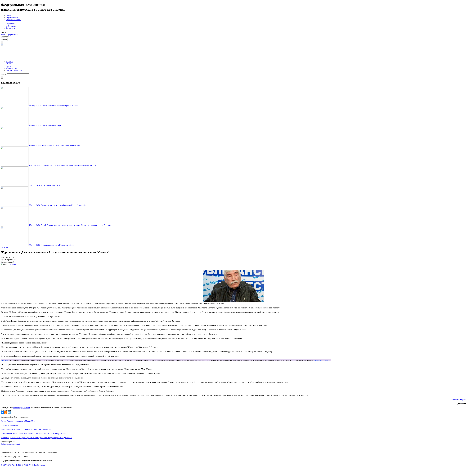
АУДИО (27, 465)
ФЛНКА (9, 62)
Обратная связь (12, 17)
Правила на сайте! (13, 20)
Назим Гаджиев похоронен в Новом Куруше (19, 421)
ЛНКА (8, 64)
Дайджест (13, 264)
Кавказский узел (458, 399)
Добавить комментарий (10, 444)
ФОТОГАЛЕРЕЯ (8, 465)
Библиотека (11, 26)
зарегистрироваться (21, 408)
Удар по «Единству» (9, 425)
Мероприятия (11, 68)
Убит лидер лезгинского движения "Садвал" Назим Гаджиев (26, 429)
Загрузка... (5, 247)
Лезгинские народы (14, 70)
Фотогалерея (11, 28)
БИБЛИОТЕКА (38, 465)
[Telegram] (9, 412)
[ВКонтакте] (2, 412)
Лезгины (4, 360)
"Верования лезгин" (322, 360)
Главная (9, 15)
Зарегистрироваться (9, 34)
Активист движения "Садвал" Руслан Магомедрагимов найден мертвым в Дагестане (36, 438)
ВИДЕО (19, 465)
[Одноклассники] (5, 412)
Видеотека (10, 24)
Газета (8, 66)
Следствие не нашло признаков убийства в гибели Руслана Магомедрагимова (33, 433)
